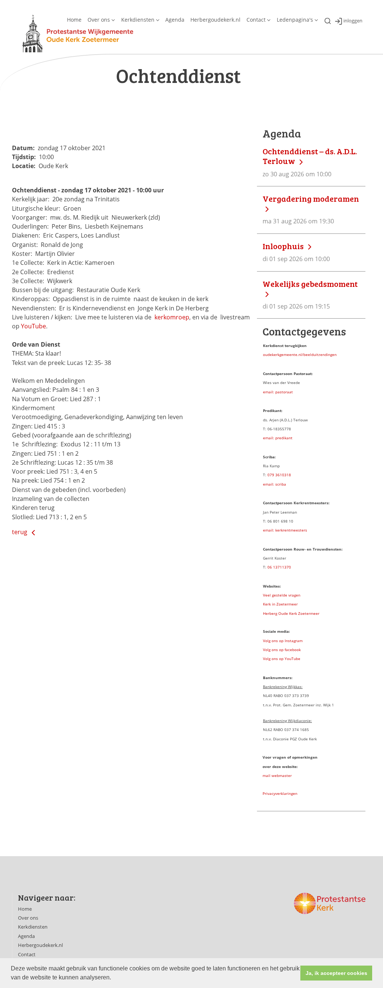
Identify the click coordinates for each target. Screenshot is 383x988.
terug (20, 532)
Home (74, 19)
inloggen (352, 21)
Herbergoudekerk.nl (215, 19)
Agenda (174, 19)
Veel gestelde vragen (281, 595)
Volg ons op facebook (282, 649)
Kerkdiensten (137, 19)
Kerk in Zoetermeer (280, 604)
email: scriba (274, 484)
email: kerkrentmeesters (285, 530)
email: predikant (277, 437)
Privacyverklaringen (280, 793)
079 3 (272, 474)
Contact (256, 19)
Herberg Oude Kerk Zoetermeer (291, 613)
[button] (114, 978)
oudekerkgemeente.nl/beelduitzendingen (300, 354)
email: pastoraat (278, 391)
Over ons (99, 19)
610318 (284, 474)
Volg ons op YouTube (281, 658)
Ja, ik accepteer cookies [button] (336, 973)
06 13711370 (279, 567)
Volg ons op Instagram (283, 640)
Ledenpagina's (295, 19)
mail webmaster (277, 775)
